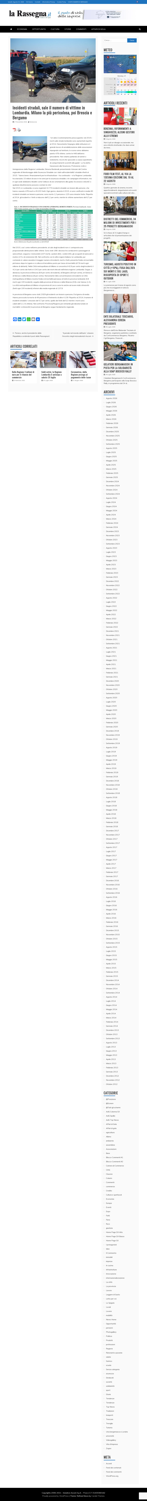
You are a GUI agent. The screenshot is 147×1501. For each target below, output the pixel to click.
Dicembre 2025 (112, 431)
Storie (108, 1394)
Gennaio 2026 (112, 427)
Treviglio (109, 1423)
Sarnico (109, 1361)
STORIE (68, 29)
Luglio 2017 (111, 851)
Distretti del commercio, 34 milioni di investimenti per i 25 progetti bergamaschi (120, 222)
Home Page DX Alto (114, 1232)
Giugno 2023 (111, 556)
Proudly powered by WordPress (55, 1496)
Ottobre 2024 (111, 490)
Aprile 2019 (111, 764)
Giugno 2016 (111, 905)
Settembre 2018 (113, 793)
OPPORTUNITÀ (39, 29)
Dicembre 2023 (112, 531)
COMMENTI (81, 29)
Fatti (108, 1215)
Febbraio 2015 (112, 972)
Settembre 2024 (113, 494)
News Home (111, 1319)
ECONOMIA (22, 29)
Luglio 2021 (111, 652)
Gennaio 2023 (112, 577)
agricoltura (110, 1132)
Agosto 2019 (111, 747)
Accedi (109, 1463)
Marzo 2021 (111, 668)
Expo (108, 1211)
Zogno (108, 1448)
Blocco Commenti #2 (114, 1161)
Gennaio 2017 (112, 876)
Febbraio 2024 (112, 523)
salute (108, 1357)
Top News (110, 1407)
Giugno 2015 (111, 955)
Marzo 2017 (111, 868)
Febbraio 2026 (112, 423)
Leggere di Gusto (113, 1294)
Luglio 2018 (111, 801)
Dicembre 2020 (112, 681)
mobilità (109, 1315)
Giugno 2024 (111, 506)
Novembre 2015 (113, 934)
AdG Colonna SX (113, 1111)
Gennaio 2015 (112, 976)
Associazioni (111, 1149)
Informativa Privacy (48, 2)
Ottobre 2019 (111, 739)
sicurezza (110, 1373)
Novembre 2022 (113, 585)
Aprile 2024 (111, 514)
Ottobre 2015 (111, 939)
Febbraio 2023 (112, 573)
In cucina (109, 1265)
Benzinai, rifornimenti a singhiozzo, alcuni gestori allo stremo (119, 132)
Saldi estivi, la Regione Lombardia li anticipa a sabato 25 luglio (51, 374)
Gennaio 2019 (112, 776)
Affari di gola (111, 1128)
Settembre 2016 (113, 893)
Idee (108, 1249)
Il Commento (111, 1253)
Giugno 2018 (111, 805)
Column (109, 1178)
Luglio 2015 (111, 951)
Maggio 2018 (111, 810)
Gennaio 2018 (112, 826)
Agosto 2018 (111, 797)
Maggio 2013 (111, 1055)
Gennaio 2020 (112, 727)
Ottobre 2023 (111, 539)
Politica (109, 1336)
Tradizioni (110, 1411)
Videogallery (111, 1440)
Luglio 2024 (111, 502)
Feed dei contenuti (113, 1467)
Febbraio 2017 (112, 872)
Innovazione (111, 1274)
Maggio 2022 (111, 610)
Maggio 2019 (111, 760)
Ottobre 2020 (111, 689)
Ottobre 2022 (111, 589)
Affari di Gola (111, 1124)
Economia (110, 1199)
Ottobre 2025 (111, 440)
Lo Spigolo (110, 1303)
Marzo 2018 (111, 818)
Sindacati (110, 1378)
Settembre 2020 (113, 693)
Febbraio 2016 (112, 922)
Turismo (109, 1427)
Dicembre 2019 (112, 731)
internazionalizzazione (115, 1278)
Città (108, 1170)
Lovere (109, 1311)
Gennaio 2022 (112, 627)
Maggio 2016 (111, 909)
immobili (109, 1257)
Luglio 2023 (111, 552)
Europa (109, 1203)
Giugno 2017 (111, 855)
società (109, 1382)
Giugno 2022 (111, 606)
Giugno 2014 (111, 1005)
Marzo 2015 (111, 968)
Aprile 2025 (111, 465)
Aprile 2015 (111, 963)
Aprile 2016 (111, 914)
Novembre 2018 (113, 785)
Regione (109, 1348)
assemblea (110, 1145)
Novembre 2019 (113, 735)
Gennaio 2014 (112, 1026)
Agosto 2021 (111, 648)
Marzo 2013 (111, 1063)
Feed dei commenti (114, 1472)
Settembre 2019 (113, 743)
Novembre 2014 (113, 984)
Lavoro (109, 1290)
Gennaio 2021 (112, 677)
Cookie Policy (61, 2)
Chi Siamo (29, 2)
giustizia (109, 1228)
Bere (108, 1153)
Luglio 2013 (111, 1047)
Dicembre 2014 (112, 980)
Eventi (108, 1207)
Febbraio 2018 (112, 822)
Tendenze (110, 1398)
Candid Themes (98, 1496)
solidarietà (110, 1386)
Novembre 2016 (113, 884)
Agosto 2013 (111, 1042)
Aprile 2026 (111, 415)
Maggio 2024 (111, 510)
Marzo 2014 (111, 1017)
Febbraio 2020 (112, 722)
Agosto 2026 (111, 398)
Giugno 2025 (111, 456)
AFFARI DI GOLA (98, 29)
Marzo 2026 (111, 419)
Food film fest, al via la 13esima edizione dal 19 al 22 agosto (119, 177)
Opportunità (111, 1323)
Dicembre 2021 (112, 631)
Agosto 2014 (111, 997)
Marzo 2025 (111, 469)
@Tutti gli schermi (113, 1107)
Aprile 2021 (111, 664)
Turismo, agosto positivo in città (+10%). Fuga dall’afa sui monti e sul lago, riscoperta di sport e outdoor (120, 271)
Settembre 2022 (113, 593)
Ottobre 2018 (111, 789)
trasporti (109, 1415)
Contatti (37, 2)
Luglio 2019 (111, 751)
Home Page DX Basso (115, 1236)
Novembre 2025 (113, 436)
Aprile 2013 (111, 1059)
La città (109, 1282)
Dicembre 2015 (112, 930)
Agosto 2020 (111, 697)
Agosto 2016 (111, 897)
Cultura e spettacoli (114, 1195)
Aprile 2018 (111, 814)
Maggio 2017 (111, 860)
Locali (108, 1307)
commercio (110, 1186)
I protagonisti (111, 1245)
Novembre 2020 (113, 685)
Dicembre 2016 (112, 880)
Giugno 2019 (111, 756)
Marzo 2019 (111, 768)
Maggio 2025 (111, 460)
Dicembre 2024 (112, 481)
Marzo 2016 (111, 918)
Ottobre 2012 (111, 1084)
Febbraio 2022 (112, 623)
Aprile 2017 (111, 864)
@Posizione (111, 1099)
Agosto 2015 (111, 947)
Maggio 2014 (111, 1009)
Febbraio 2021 (112, 672)
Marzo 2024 (111, 519)
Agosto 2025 (111, 448)
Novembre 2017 (113, 835)
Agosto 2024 (111, 498)
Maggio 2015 (111, 959)
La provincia (111, 1286)
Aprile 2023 (111, 564)
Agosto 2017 (111, 847)
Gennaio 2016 (112, 926)
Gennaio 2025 (112, 477)
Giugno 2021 (111, 656)
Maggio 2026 (111, 411)
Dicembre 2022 (112, 581)
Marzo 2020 (111, 718)
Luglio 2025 (111, 452)
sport (108, 1390)
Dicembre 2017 (112, 830)
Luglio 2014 (111, 1001)
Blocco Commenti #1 (114, 1157)
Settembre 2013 (113, 1038)
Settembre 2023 (113, 544)
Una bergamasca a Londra (117, 1432)
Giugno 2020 (111, 706)
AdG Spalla (110, 1116)
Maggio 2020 (111, 710)
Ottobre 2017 (111, 839)
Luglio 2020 (111, 702)
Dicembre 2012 (112, 1076)
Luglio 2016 (111, 901)
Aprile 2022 (111, 614)
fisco (108, 1224)
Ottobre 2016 (111, 889)
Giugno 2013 (111, 1051)
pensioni (109, 1328)
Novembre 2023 (113, 535)
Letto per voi (111, 1299)
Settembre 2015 (113, 943)
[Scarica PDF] (14, 131)
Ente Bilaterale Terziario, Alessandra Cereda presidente (118, 320)
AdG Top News (112, 1120)
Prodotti (109, 1340)
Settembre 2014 (113, 993)
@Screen (109, 1103)
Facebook (137, 2)
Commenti (110, 1182)
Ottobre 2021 (111, 639)
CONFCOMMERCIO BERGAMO (78, 2)
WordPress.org (112, 1476)
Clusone (109, 1174)
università (110, 1436)
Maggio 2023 (111, 560)
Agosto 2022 (111, 598)
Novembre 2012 (113, 1080)
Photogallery (111, 1332)
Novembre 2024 (113, 485)
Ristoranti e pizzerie (114, 1353)
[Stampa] (19, 131)
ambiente (110, 1141)
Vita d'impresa (112, 1444)
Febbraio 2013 (112, 1067)
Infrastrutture (111, 1269)
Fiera (108, 1220)
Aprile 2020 (111, 714)
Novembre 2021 (113, 635)
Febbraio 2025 (112, 473)
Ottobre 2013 (111, 1034)
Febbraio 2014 (112, 1022)
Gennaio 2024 (112, 527)
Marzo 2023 (111, 569)
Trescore (109, 1419)
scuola (108, 1365)
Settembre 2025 (113, 444)
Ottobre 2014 (111, 988)
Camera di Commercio (115, 1166)
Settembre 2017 (113, 843)
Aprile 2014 (111, 1013)
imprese (109, 1261)
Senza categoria (112, 1369)
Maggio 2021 (111, 660)
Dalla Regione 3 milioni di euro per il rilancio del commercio (23, 374)
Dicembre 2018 (112, 781)
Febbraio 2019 (112, 772)
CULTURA (55, 29)
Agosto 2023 (111, 548)
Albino (108, 1136)
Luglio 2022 (111, 602)
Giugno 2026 (111, 406)
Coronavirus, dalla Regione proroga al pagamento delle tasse (81, 374)
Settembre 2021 (113, 643)
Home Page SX (112, 1240)
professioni (110, 1344)
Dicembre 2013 (112, 1030)
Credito (109, 1190)
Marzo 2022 (111, 618)
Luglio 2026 (111, 402)
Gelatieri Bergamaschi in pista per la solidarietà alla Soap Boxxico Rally (118, 367)
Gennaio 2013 (112, 1072)
